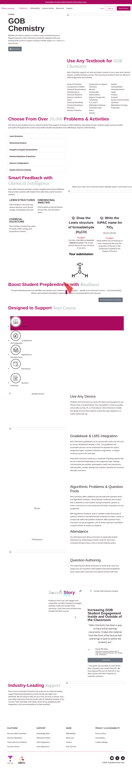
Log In (102, 8)
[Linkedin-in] (123, 758)
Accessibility (100, 738)
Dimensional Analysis (18, 143)
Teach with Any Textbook (17, 742)
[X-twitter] (117, 758)
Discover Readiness (14, 738)
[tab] (67, 323)
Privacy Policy (100, 733)
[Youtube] (112, 758)
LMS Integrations (43, 742)
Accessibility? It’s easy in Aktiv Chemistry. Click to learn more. (66, 2)
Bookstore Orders (43, 738)
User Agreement (43, 746)
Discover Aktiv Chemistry (16, 733)
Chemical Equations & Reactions (22, 156)
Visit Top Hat (71, 746)
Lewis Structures (16, 136)
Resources (70, 738)
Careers (69, 742)
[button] (36, 136)
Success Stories (13, 746)
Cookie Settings (101, 742)
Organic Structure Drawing (20, 170)
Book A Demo (123, 8)
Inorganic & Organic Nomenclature (23, 149)
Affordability (70, 733)
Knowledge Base (43, 733)
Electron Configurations (19, 163)
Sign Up (110, 8)
